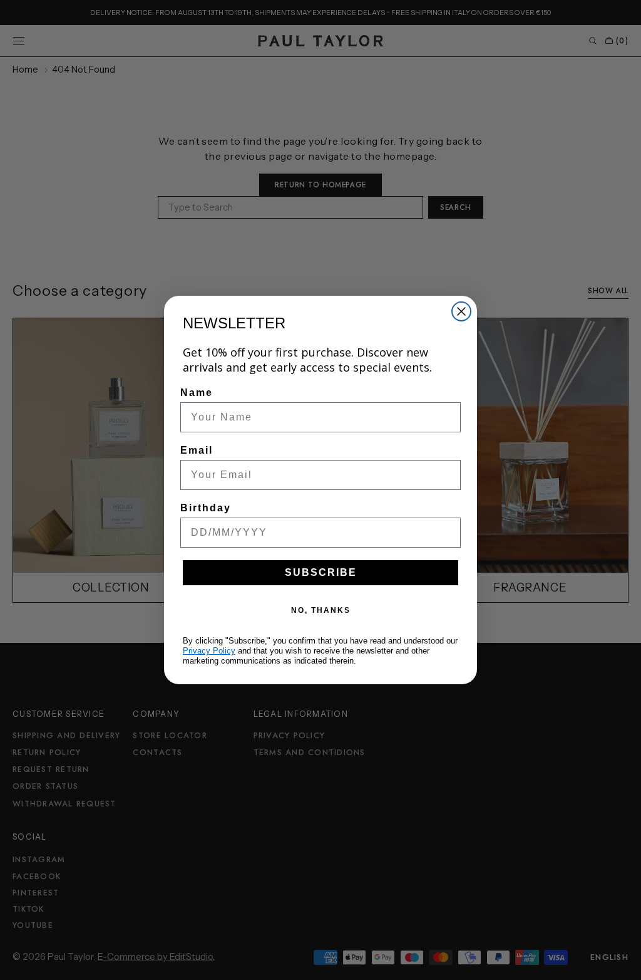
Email (196, 450)
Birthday (205, 508)
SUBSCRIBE (321, 572)
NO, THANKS (321, 610)
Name (196, 392)
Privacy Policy (209, 650)
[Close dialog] (461, 311)
